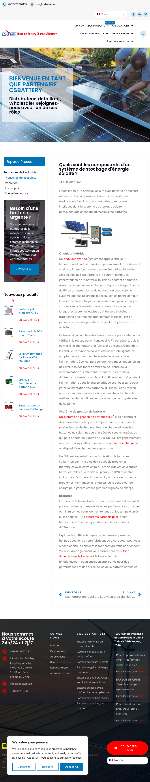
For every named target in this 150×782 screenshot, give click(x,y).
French (105, 14)
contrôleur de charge (120, 443)
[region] (47, 755)
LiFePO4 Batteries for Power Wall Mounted (30, 357)
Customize (24, 766)
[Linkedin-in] (139, 14)
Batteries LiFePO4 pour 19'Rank (30, 333)
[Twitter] (145, 14)
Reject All (47, 766)
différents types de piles (102, 517)
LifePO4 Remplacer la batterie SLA (27, 383)
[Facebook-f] (133, 14)
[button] (127, 748)
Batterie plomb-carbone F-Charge (31, 407)
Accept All (71, 766)
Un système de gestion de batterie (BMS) (86, 417)
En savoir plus (29, 320)
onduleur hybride (76, 259)
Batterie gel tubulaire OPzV (28, 311)
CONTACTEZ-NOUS (24, 270)
